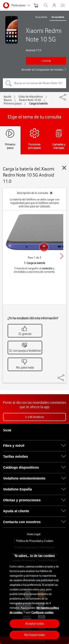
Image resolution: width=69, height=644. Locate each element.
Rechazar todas (34, 635)
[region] (34, 593)
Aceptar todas (34, 623)
